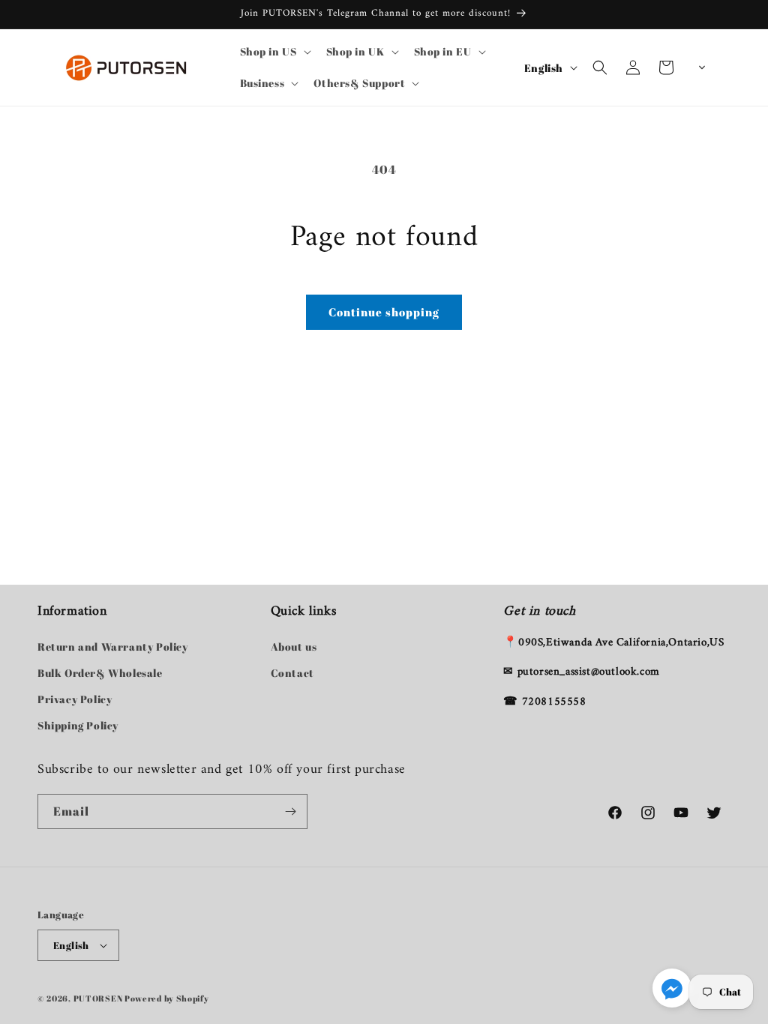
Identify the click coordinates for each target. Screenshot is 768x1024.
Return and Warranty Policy (113, 646)
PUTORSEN (98, 998)
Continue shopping (384, 311)
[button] (274, 51)
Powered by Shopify (166, 998)
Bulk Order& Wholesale (100, 673)
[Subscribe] (290, 811)
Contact (292, 673)
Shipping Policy (78, 725)
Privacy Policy (75, 699)
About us (294, 646)
